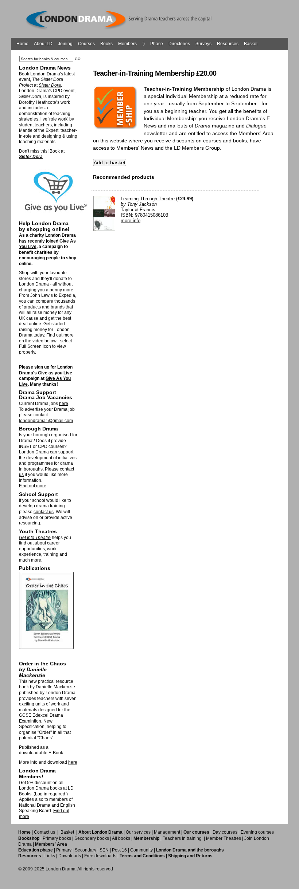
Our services (138, 832)
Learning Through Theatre (148, 198)
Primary (63, 850)
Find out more (32, 486)
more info (130, 220)
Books (106, 44)
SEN (104, 850)
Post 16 (119, 850)
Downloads (69, 856)
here (63, 403)
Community (141, 850)
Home (22, 44)
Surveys (203, 44)
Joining (65, 44)
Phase (156, 44)
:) (143, 44)
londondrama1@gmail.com (46, 420)
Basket (250, 44)
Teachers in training (182, 838)
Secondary (85, 850)
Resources (227, 44)
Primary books (57, 838)
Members (127, 44)
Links (49, 856)
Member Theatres (223, 838)
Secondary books (91, 838)
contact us (44, 512)
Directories (179, 44)
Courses (86, 44)
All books (121, 838)
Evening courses (257, 832)
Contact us (44, 832)
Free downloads (100, 856)
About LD (43, 44)
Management (167, 832)
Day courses (225, 832)
